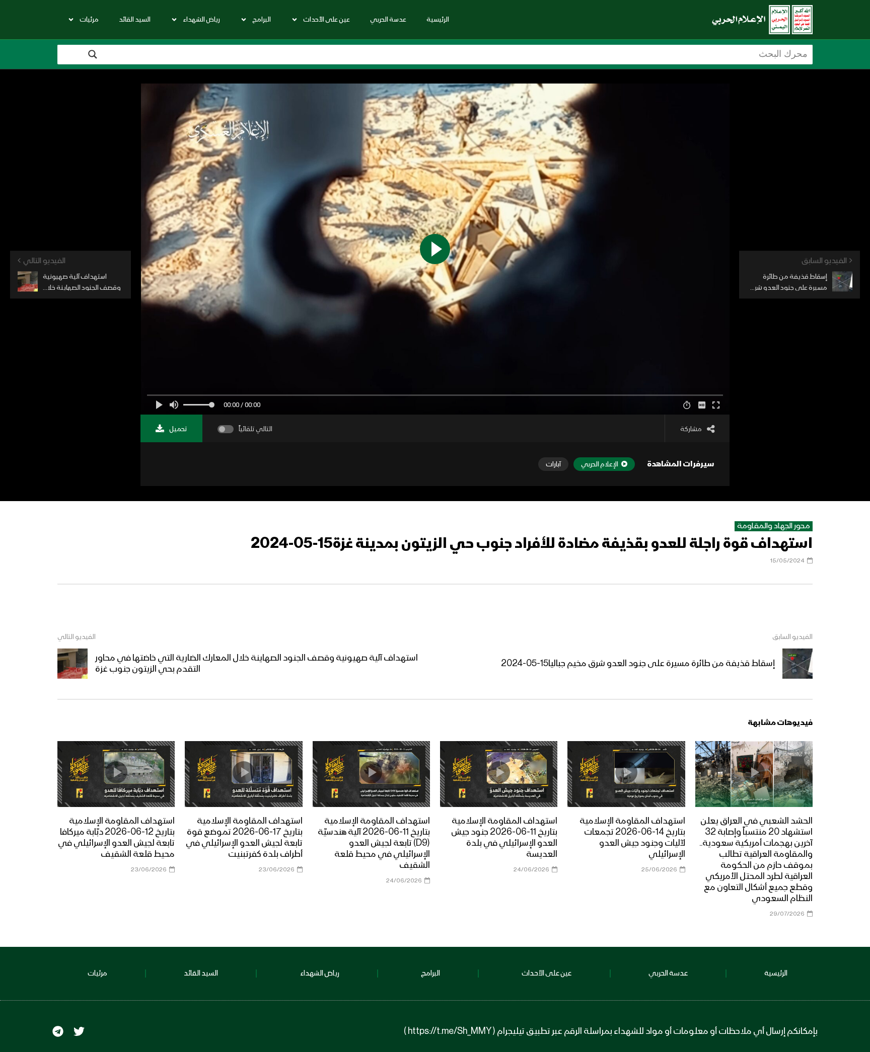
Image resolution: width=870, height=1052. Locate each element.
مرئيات (89, 19)
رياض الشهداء (201, 19)
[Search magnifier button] (92, 54)
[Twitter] (79, 1031)
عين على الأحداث (326, 19)
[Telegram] (57, 1031)
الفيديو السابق (792, 636)
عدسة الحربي (388, 19)
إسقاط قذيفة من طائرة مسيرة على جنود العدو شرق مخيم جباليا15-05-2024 (638, 663)
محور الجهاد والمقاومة (773, 526)
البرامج (261, 19)
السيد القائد (135, 19)
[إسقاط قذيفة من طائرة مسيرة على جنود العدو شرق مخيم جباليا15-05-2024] (797, 664)
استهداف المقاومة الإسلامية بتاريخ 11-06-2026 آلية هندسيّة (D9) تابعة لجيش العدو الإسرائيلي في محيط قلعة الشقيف (374, 843)
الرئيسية (437, 19)
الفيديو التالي (76, 636)
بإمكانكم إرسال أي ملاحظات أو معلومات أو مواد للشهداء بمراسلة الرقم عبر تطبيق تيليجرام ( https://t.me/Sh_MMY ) (611, 1031)
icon (754, 772)
